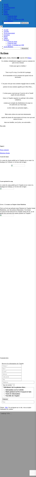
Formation (7, 9)
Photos (6, 11)
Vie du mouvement (9, 7)
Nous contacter (4, 150)
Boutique (6, 14)
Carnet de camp (12, 18)
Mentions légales (5, 153)
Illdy (6, 407)
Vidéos (6, 12)
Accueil (6, 4)
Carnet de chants (12, 16)
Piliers (29, 58)
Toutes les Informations (12, 394)
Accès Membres (8, 21)
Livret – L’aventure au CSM (15, 19)
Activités (6, 6)
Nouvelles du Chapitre (12, 396)
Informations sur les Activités (14, 390)
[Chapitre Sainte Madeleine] (0, 1)
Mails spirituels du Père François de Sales (18, 392)
